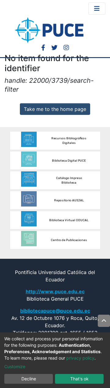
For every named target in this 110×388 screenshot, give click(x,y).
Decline (28, 378)
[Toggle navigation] (96, 8)
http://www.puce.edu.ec (55, 291)
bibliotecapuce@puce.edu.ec (55, 311)
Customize (14, 366)
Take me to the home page (55, 109)
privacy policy (80, 358)
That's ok (79, 378)
